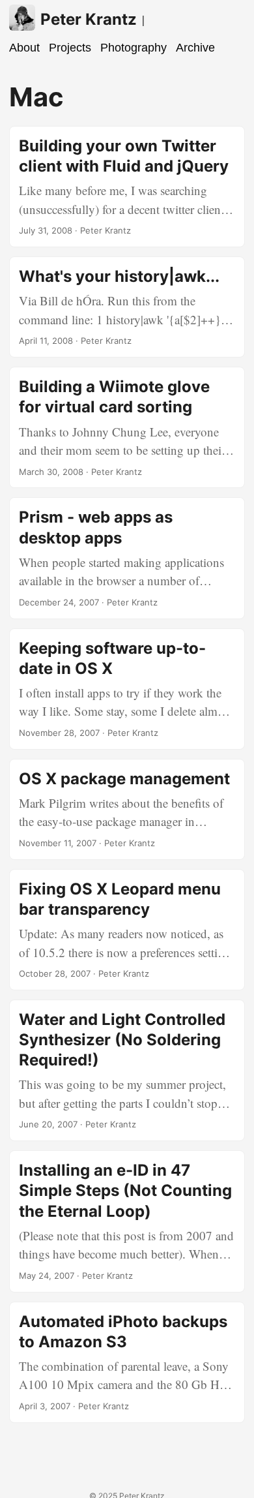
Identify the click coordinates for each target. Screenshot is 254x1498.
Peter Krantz (88, 19)
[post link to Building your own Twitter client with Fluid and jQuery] (127, 187)
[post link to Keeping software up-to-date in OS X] (127, 689)
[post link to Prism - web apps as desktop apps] (127, 558)
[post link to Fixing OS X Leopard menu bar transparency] (127, 930)
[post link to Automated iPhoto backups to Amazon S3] (127, 1362)
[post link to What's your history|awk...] (127, 307)
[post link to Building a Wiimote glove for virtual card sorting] (127, 427)
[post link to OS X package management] (127, 809)
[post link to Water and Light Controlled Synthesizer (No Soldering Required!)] (127, 1070)
